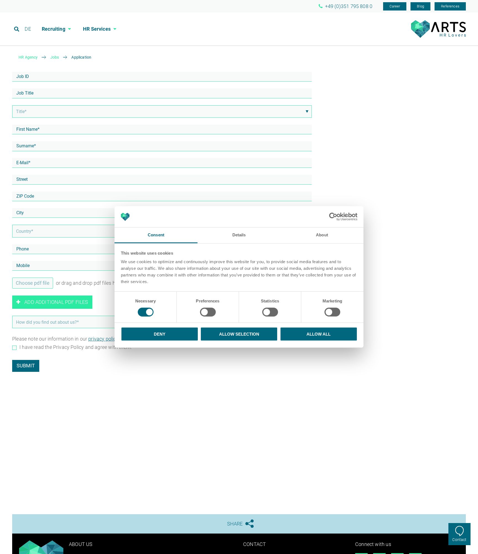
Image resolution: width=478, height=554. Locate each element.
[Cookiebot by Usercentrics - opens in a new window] (333, 217)
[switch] (208, 312)
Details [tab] (239, 235)
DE (28, 29)
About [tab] (322, 235)
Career (394, 6)
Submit (26, 366)
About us (80, 544)
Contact (459, 539)
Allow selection (239, 334)
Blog (420, 6)
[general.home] (438, 36)
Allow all (318, 334)
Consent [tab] (156, 235)
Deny (159, 334)
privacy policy (103, 339)
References (450, 6)
